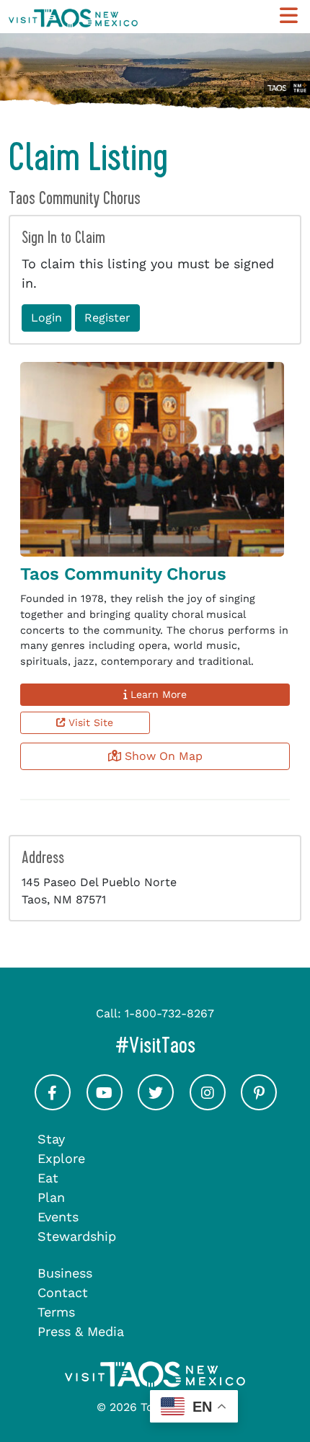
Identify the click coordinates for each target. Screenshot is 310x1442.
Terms (56, 1311)
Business (64, 1272)
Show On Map (162, 756)
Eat (47, 1177)
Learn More (157, 694)
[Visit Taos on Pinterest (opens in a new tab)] (259, 1106)
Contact (62, 1292)
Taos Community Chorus (123, 574)
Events (58, 1216)
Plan (51, 1197)
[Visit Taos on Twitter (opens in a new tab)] (156, 1106)
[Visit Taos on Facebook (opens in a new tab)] (53, 1106)
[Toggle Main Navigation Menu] (288, 16)
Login (46, 317)
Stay (51, 1138)
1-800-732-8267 (169, 1013)
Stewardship (76, 1236)
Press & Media (80, 1331)
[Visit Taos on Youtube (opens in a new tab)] (105, 1106)
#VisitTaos (208, 1045)
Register (107, 317)
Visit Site (89, 722)
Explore (61, 1158)
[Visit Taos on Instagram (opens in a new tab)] (208, 1106)
